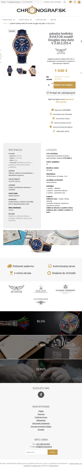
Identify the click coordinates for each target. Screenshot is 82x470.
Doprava (41, 414)
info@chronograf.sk (14, 2)
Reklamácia (41, 420)
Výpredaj (53, 20)
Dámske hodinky (24, 20)
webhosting (36, 466)
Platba (41, 411)
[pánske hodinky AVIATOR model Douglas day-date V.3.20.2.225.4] (22, 63)
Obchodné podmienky (41, 423)
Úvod (4, 2)
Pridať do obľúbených (62, 92)
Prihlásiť (75, 2)
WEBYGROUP (54, 466)
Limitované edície (41, 20)
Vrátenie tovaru (41, 417)
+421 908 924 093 (43, 444)
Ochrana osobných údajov (41, 426)
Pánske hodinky (7, 20)
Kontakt (41, 429)
